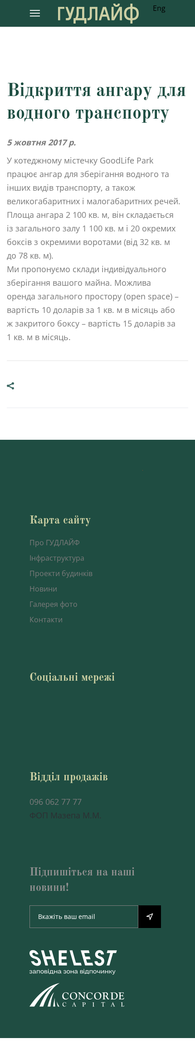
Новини (43, 589)
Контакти (46, 620)
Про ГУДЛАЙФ (54, 543)
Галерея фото (53, 604)
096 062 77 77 (55, 801)
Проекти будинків (61, 573)
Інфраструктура (56, 558)
